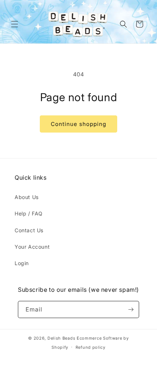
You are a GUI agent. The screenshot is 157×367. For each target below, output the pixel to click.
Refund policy (91, 347)
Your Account (32, 247)
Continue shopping (78, 124)
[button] (15, 24)
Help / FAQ (29, 213)
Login (22, 263)
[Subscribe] (131, 309)
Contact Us (29, 230)
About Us (27, 197)
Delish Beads (61, 338)
